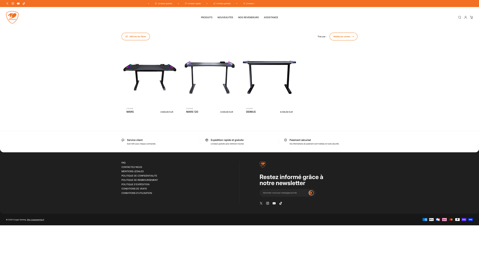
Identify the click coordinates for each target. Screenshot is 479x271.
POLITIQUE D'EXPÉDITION (135, 184)
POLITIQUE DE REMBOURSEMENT (139, 180)
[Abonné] (311, 192)
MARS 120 (192, 111)
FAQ (123, 162)
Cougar (129, 108)
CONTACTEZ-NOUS (131, 167)
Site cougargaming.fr (35, 220)
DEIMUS (251, 111)
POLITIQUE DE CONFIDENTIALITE (139, 175)
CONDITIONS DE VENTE (134, 188)
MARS (130, 111)
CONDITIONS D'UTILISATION (136, 193)
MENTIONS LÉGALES (132, 171)
